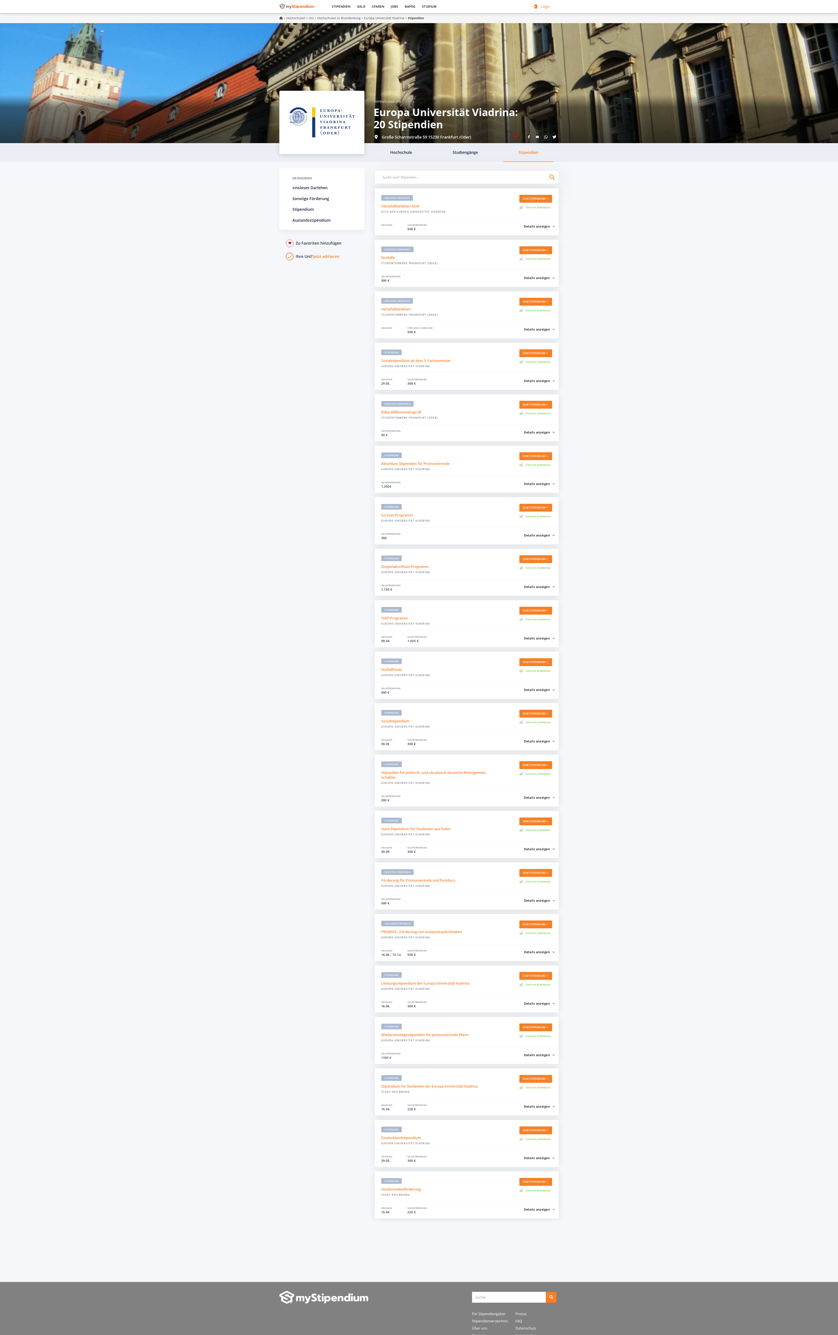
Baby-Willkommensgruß (401, 412)
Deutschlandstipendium (401, 1137)
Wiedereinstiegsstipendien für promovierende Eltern (425, 1034)
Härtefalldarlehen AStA (400, 206)
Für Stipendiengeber (489, 1313)
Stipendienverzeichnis (490, 1321)
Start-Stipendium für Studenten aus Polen (415, 828)
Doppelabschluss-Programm (405, 566)
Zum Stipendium (534, 199)
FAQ (518, 1321)
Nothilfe (388, 257)
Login (545, 6)
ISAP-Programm (394, 618)
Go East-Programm (397, 515)
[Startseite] (298, 6)
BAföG (410, 6)
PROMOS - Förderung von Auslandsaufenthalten (421, 931)
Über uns (479, 1328)
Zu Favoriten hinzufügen (318, 243)
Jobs (394, 6)
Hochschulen (295, 18)
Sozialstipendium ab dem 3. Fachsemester (416, 360)
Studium (429, 6)
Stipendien (341, 6)
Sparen (378, 6)
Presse (521, 1313)
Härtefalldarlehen (395, 309)
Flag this (516, 136)
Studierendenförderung (401, 1189)
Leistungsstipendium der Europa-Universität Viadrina (425, 983)
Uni (311, 18)
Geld (361, 6)
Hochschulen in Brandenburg (339, 18)
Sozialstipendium (395, 721)
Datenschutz (525, 1328)
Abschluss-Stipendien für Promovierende (415, 463)
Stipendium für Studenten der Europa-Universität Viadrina (429, 1086)
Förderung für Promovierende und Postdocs (418, 880)
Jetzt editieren (317, 256)
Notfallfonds (391, 669)
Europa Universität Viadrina (384, 18)
